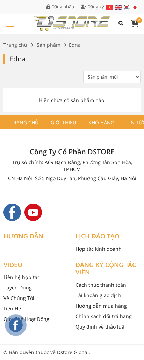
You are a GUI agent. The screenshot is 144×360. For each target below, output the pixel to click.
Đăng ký (95, 7)
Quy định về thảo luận (101, 326)
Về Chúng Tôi (18, 298)
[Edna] (72, 23)
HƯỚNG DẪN (23, 236)
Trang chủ (15, 45)
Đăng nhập (62, 7)
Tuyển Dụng (17, 287)
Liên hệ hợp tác (21, 277)
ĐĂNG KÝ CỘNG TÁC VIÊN (105, 268)
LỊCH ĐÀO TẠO (97, 236)
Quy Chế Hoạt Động (26, 319)
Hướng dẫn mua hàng (101, 305)
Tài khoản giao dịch (98, 295)
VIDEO (12, 265)
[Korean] (127, 6)
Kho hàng (101, 122)
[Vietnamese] (110, 6)
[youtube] (33, 211)
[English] (118, 6)
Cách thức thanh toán (100, 284)
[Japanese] (135, 6)
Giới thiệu (63, 122)
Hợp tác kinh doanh (98, 248)
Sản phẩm (48, 45)
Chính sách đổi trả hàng (103, 316)
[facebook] (12, 211)
